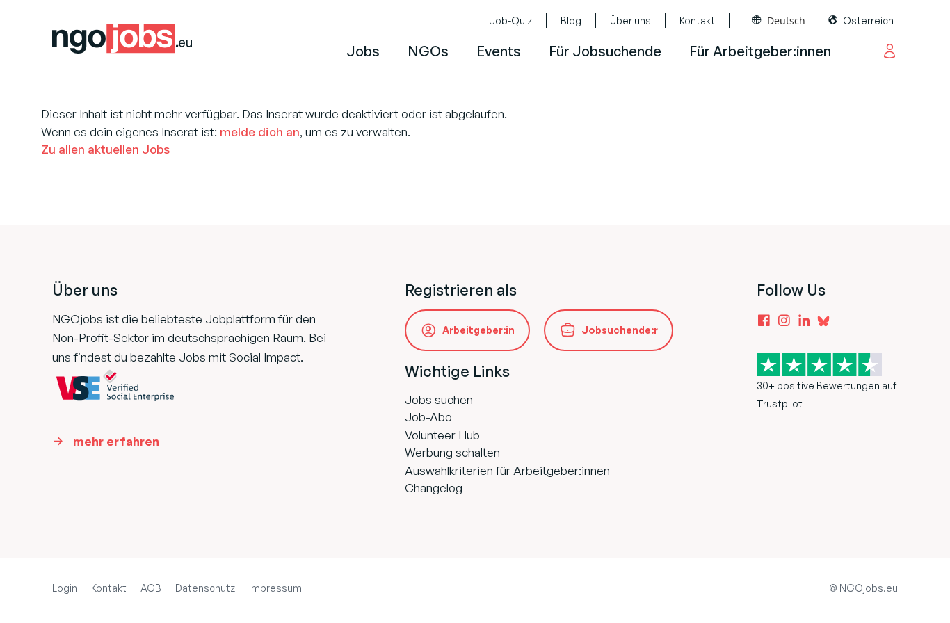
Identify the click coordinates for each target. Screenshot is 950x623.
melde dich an (260, 131)
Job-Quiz (510, 20)
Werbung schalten (452, 452)
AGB (150, 588)
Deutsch (786, 20)
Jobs (363, 51)
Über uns (630, 20)
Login (64, 588)
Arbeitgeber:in (478, 330)
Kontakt (697, 20)
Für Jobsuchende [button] (605, 51)
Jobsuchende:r (619, 330)
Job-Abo (428, 417)
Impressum (275, 588)
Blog (571, 20)
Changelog (433, 487)
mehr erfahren (116, 441)
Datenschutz (205, 588)
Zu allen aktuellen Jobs (105, 149)
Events (498, 51)
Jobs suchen (439, 399)
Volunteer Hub (442, 435)
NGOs (428, 51)
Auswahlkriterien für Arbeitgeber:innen (507, 470)
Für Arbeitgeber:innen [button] (760, 51)
